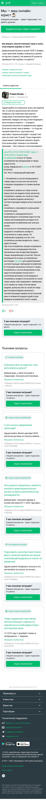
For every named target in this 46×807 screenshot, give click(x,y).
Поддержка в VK (12, 736)
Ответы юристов (10, 85)
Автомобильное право (17, 545)
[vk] (3, 775)
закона (26, 167)
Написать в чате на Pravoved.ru (18, 723)
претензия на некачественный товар (17, 75)
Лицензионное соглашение (13, 766)
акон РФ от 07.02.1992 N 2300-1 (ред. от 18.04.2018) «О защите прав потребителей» (21, 155)
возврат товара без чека (12, 70)
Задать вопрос (38, 3)
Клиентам (8, 699)
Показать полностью (14, 379)
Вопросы (5, 37)
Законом (18, 261)
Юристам (7, 705)
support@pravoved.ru (13, 727)
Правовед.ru (9, 693)
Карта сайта (7, 770)
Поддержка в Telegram (14, 732)
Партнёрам (8, 711)
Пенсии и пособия (15, 357)
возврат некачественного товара (15, 73)
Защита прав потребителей (23, 37)
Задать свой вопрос (23, 332)
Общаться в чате (13, 102)
